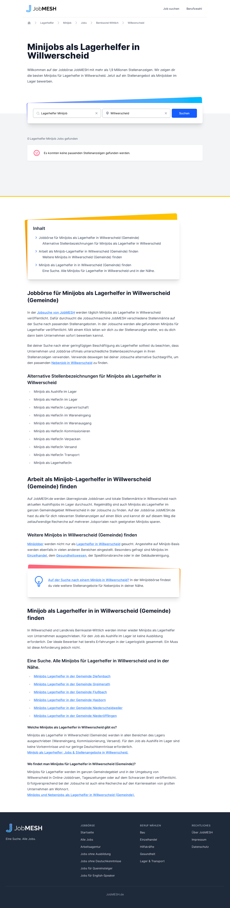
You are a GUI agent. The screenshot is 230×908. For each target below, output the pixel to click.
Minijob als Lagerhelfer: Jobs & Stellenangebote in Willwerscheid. (77, 752)
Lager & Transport (152, 861)
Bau (142, 832)
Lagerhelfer (47, 22)
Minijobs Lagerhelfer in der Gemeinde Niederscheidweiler (78, 708)
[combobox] (136, 113)
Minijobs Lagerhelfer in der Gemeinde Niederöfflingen (75, 716)
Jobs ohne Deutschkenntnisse (100, 861)
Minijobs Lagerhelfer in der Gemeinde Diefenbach (72, 676)
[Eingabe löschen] (96, 113)
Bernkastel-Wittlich (107, 22)
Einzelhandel (37, 555)
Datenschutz (200, 847)
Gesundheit (147, 854)
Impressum (199, 839)
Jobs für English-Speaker (97, 875)
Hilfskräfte (147, 847)
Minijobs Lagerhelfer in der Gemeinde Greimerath (72, 684)
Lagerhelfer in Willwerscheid (98, 544)
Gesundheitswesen (71, 555)
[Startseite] (29, 23)
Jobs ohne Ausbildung (95, 854)
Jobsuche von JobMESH (56, 312)
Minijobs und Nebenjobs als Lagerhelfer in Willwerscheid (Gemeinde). (81, 795)
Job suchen (171, 8)
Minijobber (35, 544)
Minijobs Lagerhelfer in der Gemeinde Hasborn (70, 700)
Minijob (67, 22)
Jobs (84, 22)
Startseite (87, 832)
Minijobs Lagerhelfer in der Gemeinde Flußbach (70, 692)
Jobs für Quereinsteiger (96, 868)
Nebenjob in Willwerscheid (71, 363)
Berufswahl (194, 8)
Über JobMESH (202, 832)
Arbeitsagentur (90, 847)
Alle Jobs (86, 839)
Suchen (184, 113)
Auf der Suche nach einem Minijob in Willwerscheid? (88, 580)
